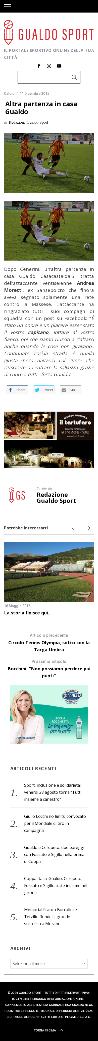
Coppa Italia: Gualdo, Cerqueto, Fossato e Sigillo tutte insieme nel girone (55, 885)
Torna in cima (45, 1030)
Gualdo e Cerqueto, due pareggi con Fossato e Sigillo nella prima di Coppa (54, 854)
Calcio (9, 94)
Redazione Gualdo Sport (28, 122)
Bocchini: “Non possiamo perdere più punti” (49, 669)
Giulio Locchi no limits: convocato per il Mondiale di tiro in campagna (55, 823)
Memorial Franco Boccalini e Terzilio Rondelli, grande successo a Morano (50, 916)
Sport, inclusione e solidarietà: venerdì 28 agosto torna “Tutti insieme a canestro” (52, 792)
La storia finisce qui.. (27, 613)
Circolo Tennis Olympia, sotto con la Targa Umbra (49, 643)
